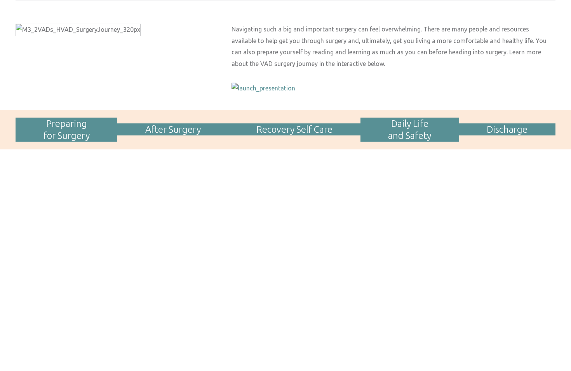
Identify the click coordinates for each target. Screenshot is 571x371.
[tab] (66, 130)
